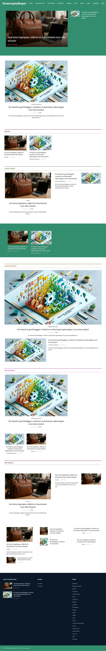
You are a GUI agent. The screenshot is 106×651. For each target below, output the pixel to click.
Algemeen (74, 583)
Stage (74, 620)
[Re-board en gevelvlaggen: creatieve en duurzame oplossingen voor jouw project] (75, 14)
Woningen (96, 3)
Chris (9, 44)
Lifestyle (74, 604)
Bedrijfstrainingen (76, 586)
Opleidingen (51, 3)
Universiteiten (40, 3)
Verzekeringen (75, 631)
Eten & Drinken (76, 594)
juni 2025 (40, 583)
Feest (75, 3)
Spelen (74, 615)
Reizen (82, 3)
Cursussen (75, 591)
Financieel (60, 3)
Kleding (6, 157)
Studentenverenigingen (78, 623)
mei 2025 (40, 586)
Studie (31, 3)
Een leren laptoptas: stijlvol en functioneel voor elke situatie (37, 39)
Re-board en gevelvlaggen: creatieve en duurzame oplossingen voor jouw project (90, 15)
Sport (73, 618)
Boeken (69, 3)
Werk (88, 3)
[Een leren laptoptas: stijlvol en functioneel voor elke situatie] (37, 29)
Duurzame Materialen (36, 104)
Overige (74, 610)
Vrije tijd (74, 633)
